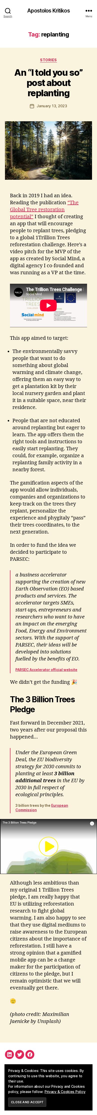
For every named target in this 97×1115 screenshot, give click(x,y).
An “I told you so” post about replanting (48, 82)
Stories (48, 60)
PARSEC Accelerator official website (46, 670)
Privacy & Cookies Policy (65, 1092)
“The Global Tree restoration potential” (44, 210)
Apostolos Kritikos (48, 10)
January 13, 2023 (52, 106)
